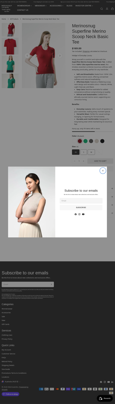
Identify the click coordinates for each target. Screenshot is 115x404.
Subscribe (81, 207)
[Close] (103, 170)
